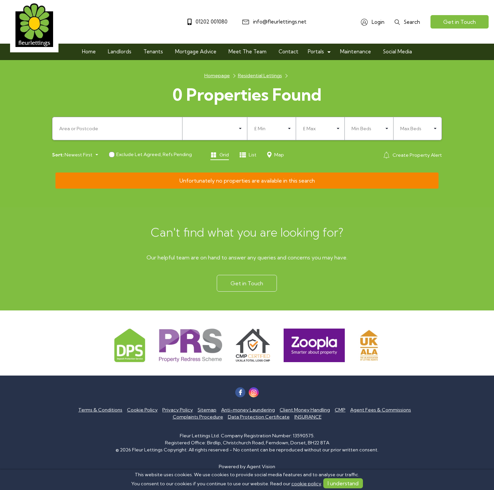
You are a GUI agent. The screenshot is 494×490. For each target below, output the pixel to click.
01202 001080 (211, 21)
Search (411, 22)
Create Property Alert (417, 155)
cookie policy (306, 484)
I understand (343, 483)
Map (278, 155)
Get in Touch (459, 21)
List (252, 155)
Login (377, 22)
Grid (223, 155)
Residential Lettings (260, 75)
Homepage (217, 75)
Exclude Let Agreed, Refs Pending (154, 154)
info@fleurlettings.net (279, 21)
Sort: (58, 155)
